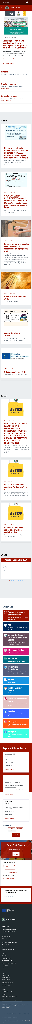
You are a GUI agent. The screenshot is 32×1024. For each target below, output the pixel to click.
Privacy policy (5, 1007)
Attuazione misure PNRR (15, 371)
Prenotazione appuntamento (9, 929)
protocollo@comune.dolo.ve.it (9, 996)
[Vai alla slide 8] (22, 580)
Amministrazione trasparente (9, 945)
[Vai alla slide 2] (11, 580)
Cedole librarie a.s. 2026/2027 (12, 334)
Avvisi (5, 420)
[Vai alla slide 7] (20, 580)
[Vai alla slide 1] (9, 580)
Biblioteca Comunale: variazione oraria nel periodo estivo (13, 530)
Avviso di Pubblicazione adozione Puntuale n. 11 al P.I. (16, 487)
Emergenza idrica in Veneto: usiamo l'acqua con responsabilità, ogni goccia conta (16, 247)
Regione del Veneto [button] (5, 2)
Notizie (5, 145)
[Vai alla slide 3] (13, 580)
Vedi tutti (16, 835)
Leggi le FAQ (5, 965)
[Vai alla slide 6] (18, 580)
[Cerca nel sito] (29, 7)
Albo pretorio (5, 947)
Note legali (4, 968)
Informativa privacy (7, 961)
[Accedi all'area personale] (28, 2)
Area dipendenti (6, 939)
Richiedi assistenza (6, 956)
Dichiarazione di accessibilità (9, 963)
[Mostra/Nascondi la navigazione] (2, 7)
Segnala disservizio (6, 958)
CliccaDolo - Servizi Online (8, 931)
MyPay (4, 934)
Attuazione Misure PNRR (8, 950)
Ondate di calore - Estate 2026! (15, 297)
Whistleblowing (6, 936)
